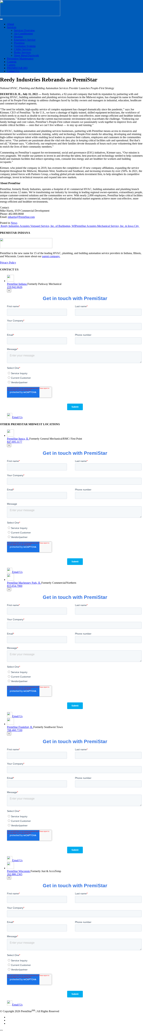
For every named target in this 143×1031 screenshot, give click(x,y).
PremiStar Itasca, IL (18, 438)
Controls (11, 61)
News (14, 222)
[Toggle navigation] (1, 19)
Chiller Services (22, 49)
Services (11, 27)
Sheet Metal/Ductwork (26, 55)
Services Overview (24, 30)
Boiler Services (22, 52)
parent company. (51, 256)
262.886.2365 (14, 874)
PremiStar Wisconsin (19, 871)
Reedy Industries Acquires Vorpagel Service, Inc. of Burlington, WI (37, 226)
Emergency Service (24, 39)
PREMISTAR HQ (17, 67)
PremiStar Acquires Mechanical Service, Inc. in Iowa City (107, 226)
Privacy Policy (8, 262)
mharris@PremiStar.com (21, 216)
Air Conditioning (23, 33)
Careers (11, 64)
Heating (18, 36)
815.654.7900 (14, 585)
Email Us (17, 417)
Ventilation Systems (25, 46)
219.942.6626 (14, 287)
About (10, 24)
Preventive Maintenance (20, 58)
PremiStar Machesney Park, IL (24, 582)
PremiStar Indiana (17, 283)
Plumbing (19, 42)
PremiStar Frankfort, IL (20, 727)
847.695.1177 (14, 441)
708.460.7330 (14, 730)
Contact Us (13, 71)
